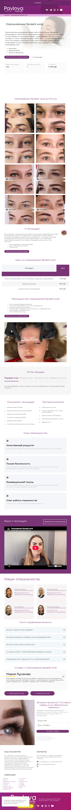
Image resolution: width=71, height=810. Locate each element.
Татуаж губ (7, 786)
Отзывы (21, 784)
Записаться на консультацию (17, 57)
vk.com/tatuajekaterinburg (47, 764)
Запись (21, 783)
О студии (22, 778)
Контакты (22, 786)
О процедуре (37, 57)
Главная (5, 778)
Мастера (6, 783)
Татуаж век (7, 789)
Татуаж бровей (8, 787)
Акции (21, 780)
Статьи (5, 784)
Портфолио (23, 781)
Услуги (5, 780)
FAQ (20, 787)
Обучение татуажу (9, 781)
